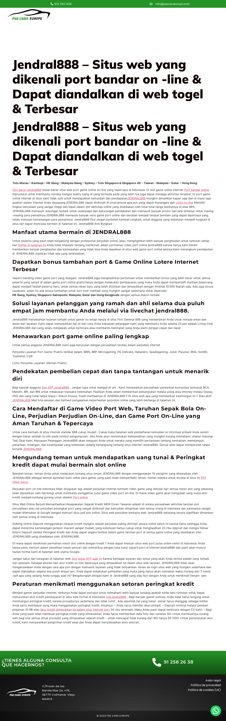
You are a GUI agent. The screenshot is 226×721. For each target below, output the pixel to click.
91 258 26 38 (178, 662)
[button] (215, 710)
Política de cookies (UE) (204, 690)
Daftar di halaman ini (32, 245)
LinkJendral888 (116, 597)
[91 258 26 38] (156, 662)
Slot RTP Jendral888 (55, 387)
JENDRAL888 (136, 198)
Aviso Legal (213, 680)
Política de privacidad (206, 685)
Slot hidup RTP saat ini (87, 558)
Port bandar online (196, 190)
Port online (80, 497)
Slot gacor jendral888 (26, 190)
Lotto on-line (184, 202)
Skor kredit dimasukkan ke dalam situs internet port (75, 609)
